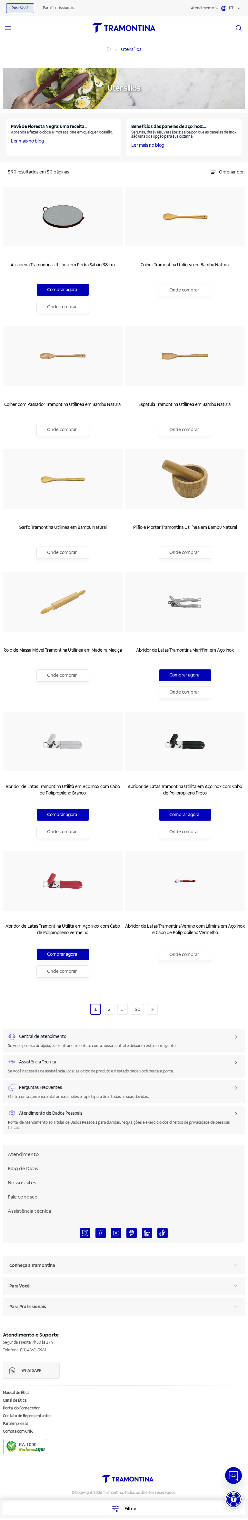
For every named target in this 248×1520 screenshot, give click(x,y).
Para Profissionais (58, 8)
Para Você (20, 8)
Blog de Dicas (23, 1168)
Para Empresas (15, 1424)
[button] (234, 1499)
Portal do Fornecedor (21, 1408)
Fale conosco (23, 1197)
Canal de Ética (14, 1400)
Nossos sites (22, 1183)
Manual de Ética (16, 1393)
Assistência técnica (29, 1211)
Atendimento (202, 8)
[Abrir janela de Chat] (233, 1475)
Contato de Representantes (27, 1416)
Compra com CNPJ (18, 1431)
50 (137, 1009)
